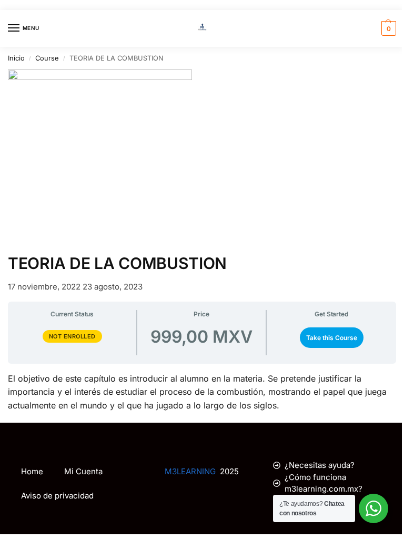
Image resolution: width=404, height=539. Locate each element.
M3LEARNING (190, 471)
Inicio (16, 58)
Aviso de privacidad (57, 496)
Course (46, 58)
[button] (387, 28)
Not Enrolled (72, 336)
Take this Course (331, 338)
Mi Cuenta (83, 471)
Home (32, 471)
